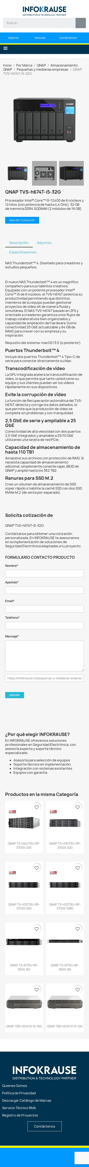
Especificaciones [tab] (23, 252)
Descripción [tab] (19, 242)
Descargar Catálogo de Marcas (26, 1100)
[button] (5, 48)
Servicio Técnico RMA (19, 1108)
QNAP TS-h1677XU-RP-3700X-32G (65, 846)
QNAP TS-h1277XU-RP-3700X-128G (65, 907)
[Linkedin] (23, 1157)
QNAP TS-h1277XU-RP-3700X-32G (24, 907)
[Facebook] (45, 1157)
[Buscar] (81, 23)
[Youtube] (34, 1157)
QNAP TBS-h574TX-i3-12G (65, 1026)
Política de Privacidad (19, 1093)
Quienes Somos (14, 1085)
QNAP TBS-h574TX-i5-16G (24, 1026)
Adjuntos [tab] (44, 242)
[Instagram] (55, 1157)
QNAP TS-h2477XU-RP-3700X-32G (24, 846)
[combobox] (36, 23)
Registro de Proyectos (20, 1115)
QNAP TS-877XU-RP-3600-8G (24, 967)
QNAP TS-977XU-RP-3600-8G (65, 967)
